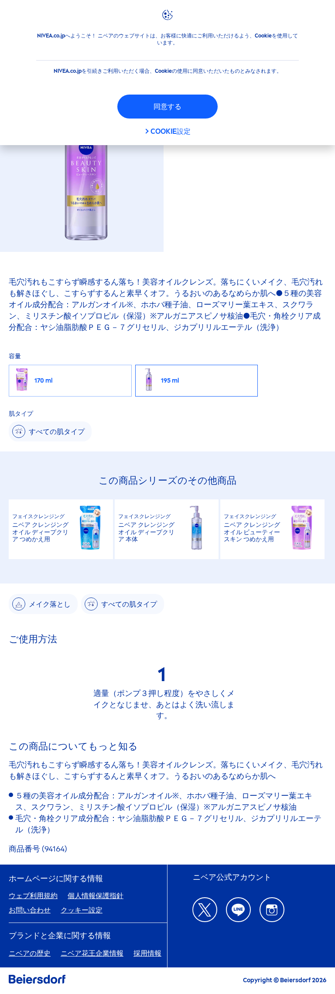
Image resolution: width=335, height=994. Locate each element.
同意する (167, 106)
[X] (204, 909)
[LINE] (238, 909)
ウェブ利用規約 (33, 896)
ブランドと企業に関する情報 (60, 935)
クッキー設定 (82, 910)
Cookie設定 (170, 131)
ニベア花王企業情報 (92, 953)
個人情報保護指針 (95, 896)
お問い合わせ (30, 910)
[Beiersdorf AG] (37, 980)
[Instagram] (272, 909)
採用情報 (147, 953)
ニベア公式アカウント (232, 877)
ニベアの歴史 (30, 953)
